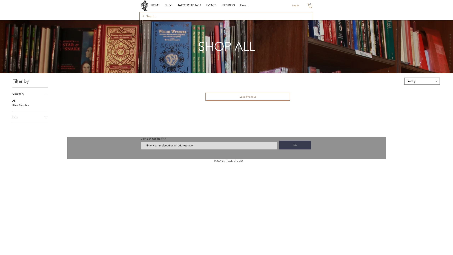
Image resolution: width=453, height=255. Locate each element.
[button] (168, 5)
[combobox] (422, 81)
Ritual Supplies (20, 105)
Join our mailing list (152, 138)
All (13, 100)
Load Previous (247, 96)
